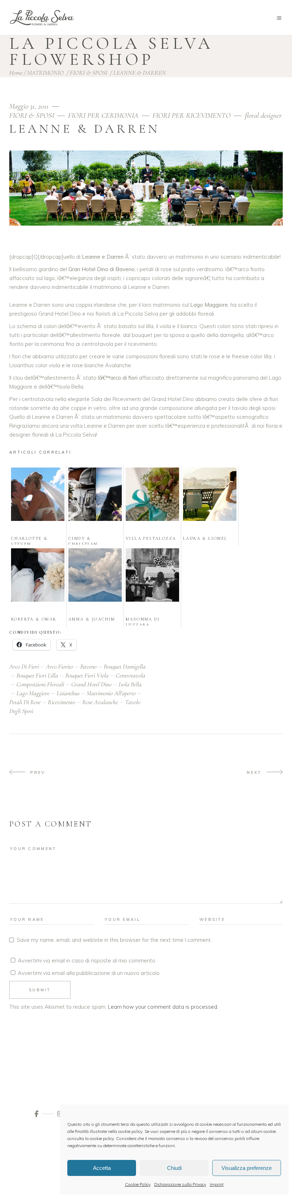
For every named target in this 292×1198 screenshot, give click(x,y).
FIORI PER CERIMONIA (103, 115)
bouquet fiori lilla (37, 675)
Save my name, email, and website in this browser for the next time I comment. (114, 939)
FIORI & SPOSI (88, 72)
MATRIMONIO (45, 72)
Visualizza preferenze (246, 1168)
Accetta (102, 1168)
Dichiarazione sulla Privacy (180, 1184)
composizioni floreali (40, 684)
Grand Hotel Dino (91, 684)
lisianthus (68, 693)
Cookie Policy (138, 1184)
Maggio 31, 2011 (29, 106)
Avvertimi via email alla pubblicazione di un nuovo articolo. (89, 973)
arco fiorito (59, 666)
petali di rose (25, 702)
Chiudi (174, 1168)
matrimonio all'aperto (111, 693)
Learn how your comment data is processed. (163, 1006)
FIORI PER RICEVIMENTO (191, 115)
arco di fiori (24, 666)
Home (15, 72)
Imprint (217, 1184)
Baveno (88, 666)
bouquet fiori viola (87, 675)
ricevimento (61, 702)
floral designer (263, 115)
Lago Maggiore (32, 693)
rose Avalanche (100, 702)
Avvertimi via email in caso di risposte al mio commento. (87, 960)
